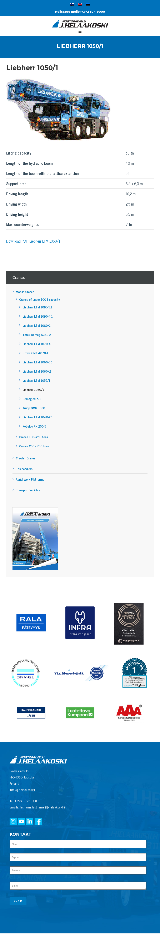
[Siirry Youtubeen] (21, 822)
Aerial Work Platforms (30, 479)
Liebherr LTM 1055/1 (36, 380)
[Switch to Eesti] (88, 5)
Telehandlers (24, 468)
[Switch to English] (80, 5)
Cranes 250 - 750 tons (34, 446)
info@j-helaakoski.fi (22, 789)
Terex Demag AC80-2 (36, 334)
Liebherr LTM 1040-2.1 (37, 417)
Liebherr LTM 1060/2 (36, 371)
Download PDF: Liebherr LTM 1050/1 (33, 241)
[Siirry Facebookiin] (38, 822)
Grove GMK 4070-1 (35, 352)
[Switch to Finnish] (72, 5)
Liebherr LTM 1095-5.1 (37, 307)
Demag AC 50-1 (32, 398)
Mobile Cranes (25, 291)
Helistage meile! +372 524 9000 (80, 12)
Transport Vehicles (28, 490)
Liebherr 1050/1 (33, 389)
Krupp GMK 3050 (33, 407)
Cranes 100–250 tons (33, 436)
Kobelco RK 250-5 (34, 426)
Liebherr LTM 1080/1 (36, 325)
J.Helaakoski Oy (80, 25)
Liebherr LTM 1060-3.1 (37, 362)
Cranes (18, 277)
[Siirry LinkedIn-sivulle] (29, 822)
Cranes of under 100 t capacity (39, 299)
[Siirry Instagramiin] (13, 822)
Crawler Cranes (25, 458)
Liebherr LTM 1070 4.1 (37, 343)
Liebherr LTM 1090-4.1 (37, 316)
